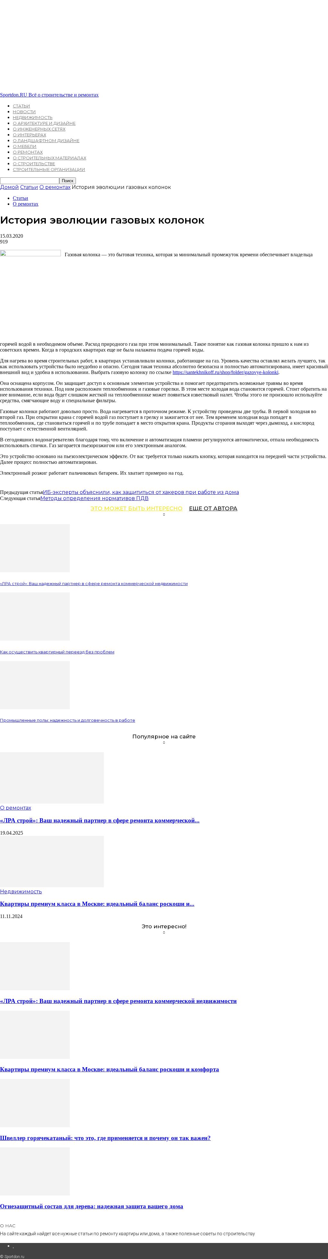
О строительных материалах (49, 157)
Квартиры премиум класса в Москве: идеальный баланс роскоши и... (97, 903)
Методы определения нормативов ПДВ (94, 498)
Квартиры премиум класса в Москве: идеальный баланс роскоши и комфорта (109, 1069)
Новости (24, 111)
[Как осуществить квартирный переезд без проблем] (35, 639)
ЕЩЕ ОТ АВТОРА (213, 508)
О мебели (25, 146)
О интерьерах (29, 134)
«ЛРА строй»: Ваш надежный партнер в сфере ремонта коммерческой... (100, 820)
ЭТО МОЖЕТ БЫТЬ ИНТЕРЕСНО (137, 508)
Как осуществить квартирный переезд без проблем (57, 651)
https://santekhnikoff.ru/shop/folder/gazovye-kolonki (225, 372)
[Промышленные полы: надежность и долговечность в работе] (35, 707)
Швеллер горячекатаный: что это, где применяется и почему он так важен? (105, 1138)
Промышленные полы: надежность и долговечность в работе (67, 720)
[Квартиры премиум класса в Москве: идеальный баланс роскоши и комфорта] (52, 885)
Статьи (21, 105)
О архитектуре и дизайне (44, 123)
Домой (9, 187)
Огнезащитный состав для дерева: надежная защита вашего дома (91, 1206)
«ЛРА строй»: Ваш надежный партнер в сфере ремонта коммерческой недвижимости (94, 583)
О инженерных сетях (39, 129)
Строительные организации (49, 169)
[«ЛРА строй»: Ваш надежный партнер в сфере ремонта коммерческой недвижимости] (35, 570)
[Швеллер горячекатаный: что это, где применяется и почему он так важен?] (35, 1125)
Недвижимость (33, 117)
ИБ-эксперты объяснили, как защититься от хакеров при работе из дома (141, 492)
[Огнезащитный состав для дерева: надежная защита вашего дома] (35, 1193)
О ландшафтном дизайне (46, 140)
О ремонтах (28, 152)
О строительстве (34, 163)
